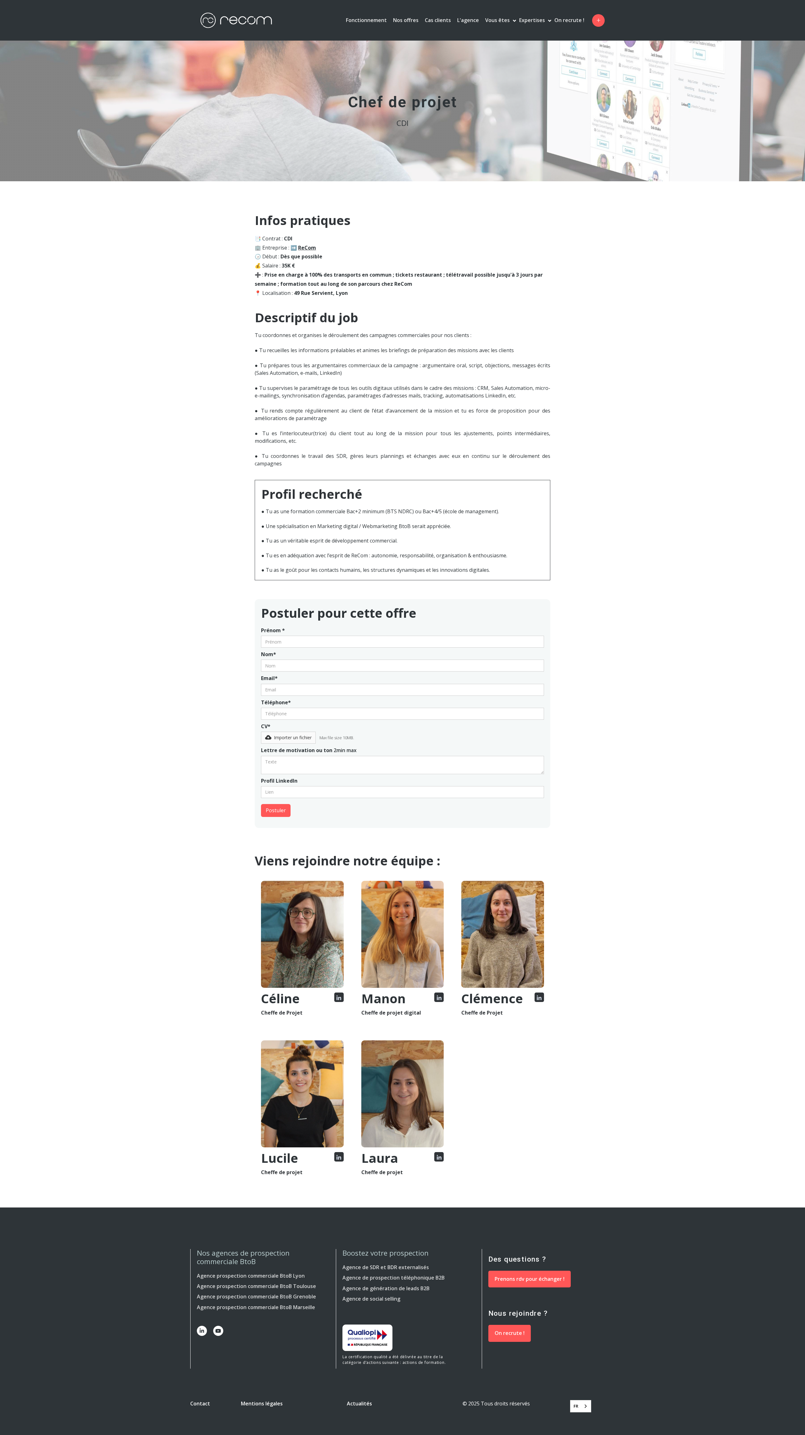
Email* (269, 678)
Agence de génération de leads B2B (386, 1288)
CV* (265, 726)
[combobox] (580, 1406)
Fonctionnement (366, 20)
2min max (345, 750)
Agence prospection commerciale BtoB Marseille (256, 1307)
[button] (598, 20)
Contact (200, 1403)
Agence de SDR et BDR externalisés (385, 1267)
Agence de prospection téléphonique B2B (393, 1277)
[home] (241, 20)
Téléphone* (276, 702)
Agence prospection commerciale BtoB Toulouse (256, 1286)
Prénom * (273, 630)
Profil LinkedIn (279, 780)
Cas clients (438, 20)
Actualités (359, 1403)
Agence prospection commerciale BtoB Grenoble (256, 1296)
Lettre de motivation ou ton (309, 750)
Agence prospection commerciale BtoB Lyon (251, 1275)
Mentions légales (262, 1403)
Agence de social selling (371, 1298)
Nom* (268, 654)
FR (576, 1406)
